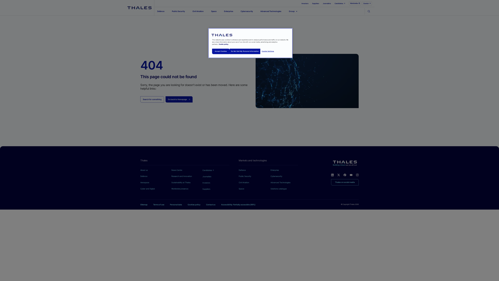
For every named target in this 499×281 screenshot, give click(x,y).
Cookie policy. (224, 44)
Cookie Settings (268, 51)
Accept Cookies (221, 51)
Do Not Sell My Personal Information (245, 51)
